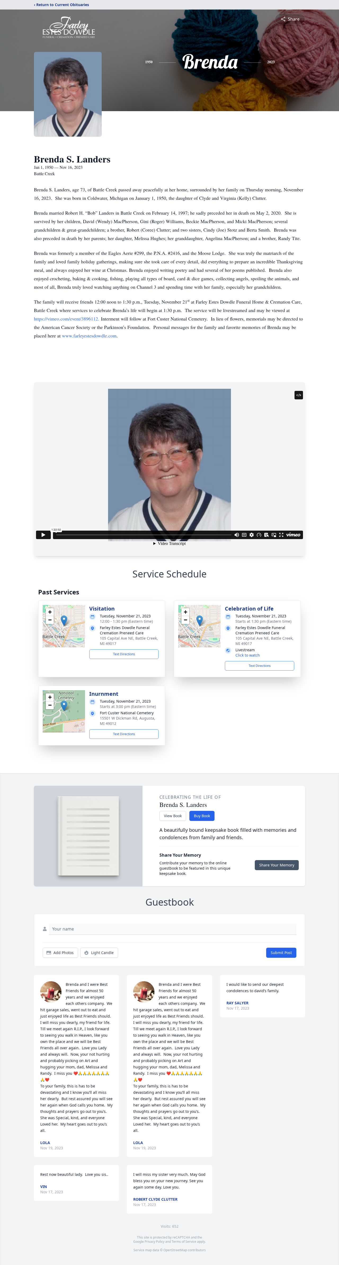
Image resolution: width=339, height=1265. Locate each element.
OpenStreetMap (175, 1250)
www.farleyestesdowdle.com (89, 335)
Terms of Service (184, 1241)
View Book (173, 815)
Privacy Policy (154, 1241)
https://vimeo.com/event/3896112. (66, 318)
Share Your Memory (276, 865)
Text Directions (124, 654)
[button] (64, 620)
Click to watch (247, 655)
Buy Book (202, 815)
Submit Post (281, 952)
